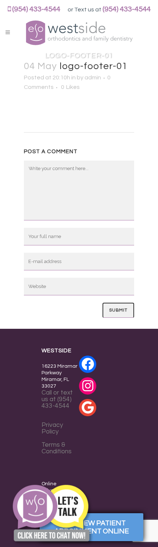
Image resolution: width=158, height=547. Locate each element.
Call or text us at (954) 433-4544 (57, 399)
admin (93, 77)
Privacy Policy (52, 428)
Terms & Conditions (57, 448)
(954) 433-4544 (36, 9)
